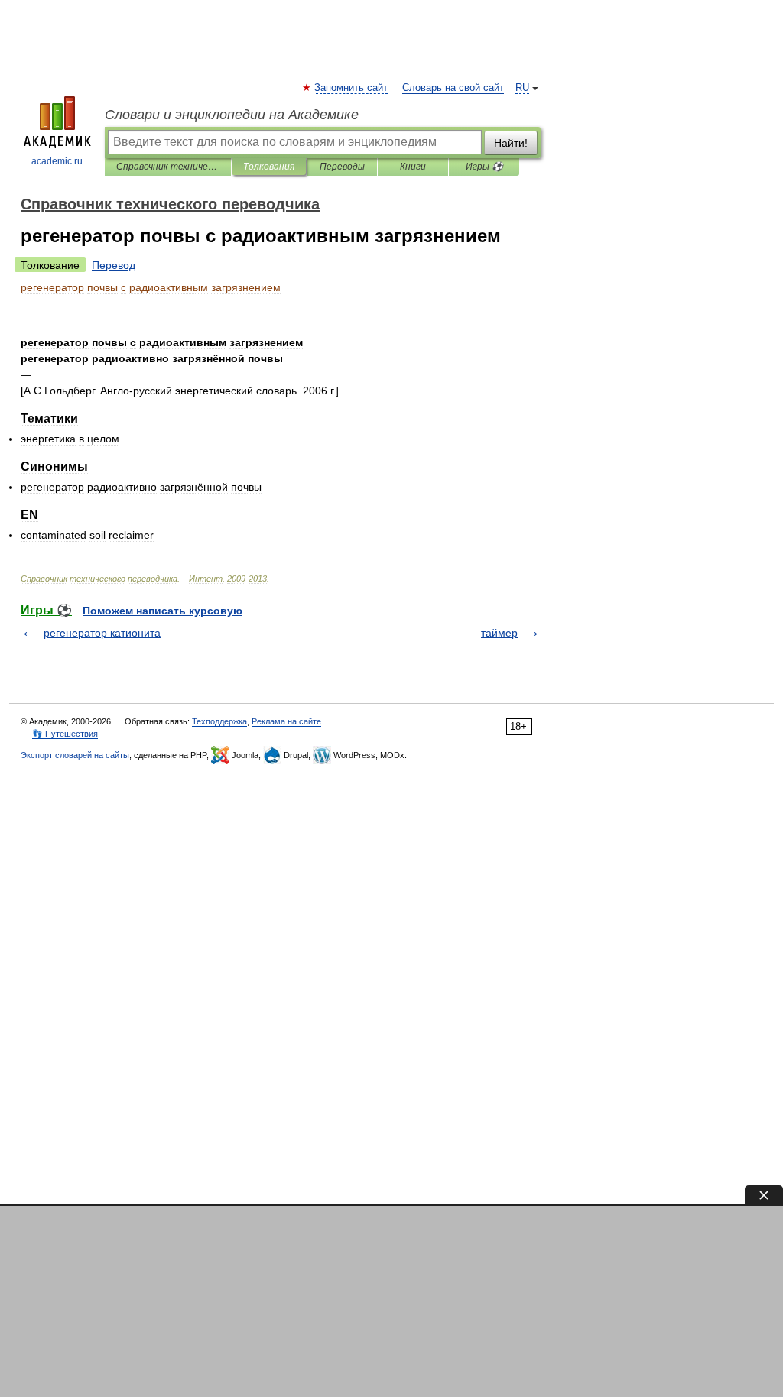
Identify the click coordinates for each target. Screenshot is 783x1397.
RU (522, 88)
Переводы (342, 166)
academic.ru (57, 161)
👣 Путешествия (65, 733)
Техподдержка (219, 721)
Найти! (511, 143)
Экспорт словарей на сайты (75, 755)
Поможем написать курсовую (162, 611)
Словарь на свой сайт (453, 88)
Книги (413, 166)
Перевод (113, 265)
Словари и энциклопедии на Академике (232, 114)
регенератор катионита (102, 633)
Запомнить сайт (352, 88)
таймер (499, 633)
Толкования (268, 166)
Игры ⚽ (484, 166)
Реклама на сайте (286, 721)
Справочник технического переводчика (167, 166)
